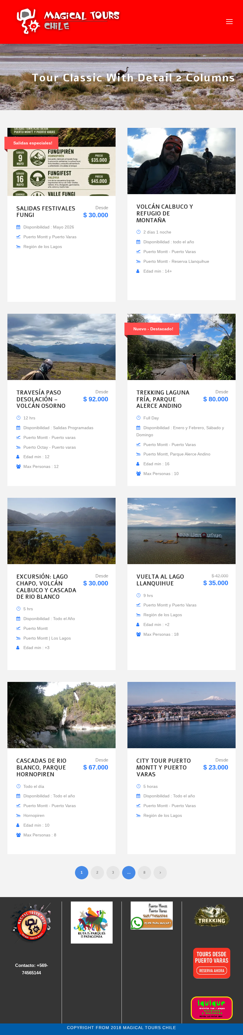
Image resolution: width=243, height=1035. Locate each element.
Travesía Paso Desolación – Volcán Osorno (40, 399)
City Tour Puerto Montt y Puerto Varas (163, 767)
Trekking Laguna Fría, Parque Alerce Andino (162, 399)
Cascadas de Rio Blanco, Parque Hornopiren (41, 767)
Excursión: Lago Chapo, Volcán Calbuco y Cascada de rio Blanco (46, 587)
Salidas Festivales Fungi (45, 212)
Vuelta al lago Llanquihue (160, 580)
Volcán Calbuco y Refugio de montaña (164, 213)
